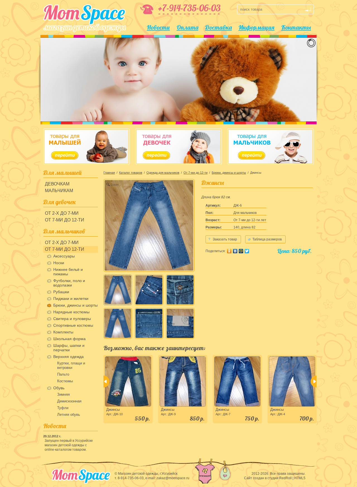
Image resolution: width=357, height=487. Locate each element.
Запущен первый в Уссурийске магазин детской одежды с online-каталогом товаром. (69, 445)
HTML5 (299, 478)
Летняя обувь (68, 414)
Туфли (62, 408)
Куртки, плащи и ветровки (71, 365)
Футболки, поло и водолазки (69, 282)
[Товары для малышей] (86, 146)
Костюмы (65, 381)
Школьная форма (69, 338)
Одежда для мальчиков (162, 172)
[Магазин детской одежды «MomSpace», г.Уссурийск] (84, 18)
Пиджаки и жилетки (70, 298)
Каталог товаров (130, 172)
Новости (158, 27)
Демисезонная (69, 401)
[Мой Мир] (241, 251)
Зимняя (63, 394)
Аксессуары (64, 256)
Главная (109, 172)
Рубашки (61, 292)
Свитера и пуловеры (72, 318)
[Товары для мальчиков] (270, 146)
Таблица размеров (267, 239)
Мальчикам (59, 190)
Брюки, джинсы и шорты (75, 305)
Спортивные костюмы (73, 325)
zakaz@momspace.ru (172, 478)
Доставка (218, 27)
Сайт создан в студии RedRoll (268, 478)
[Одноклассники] (229, 251)
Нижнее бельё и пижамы (68, 271)
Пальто (63, 374)
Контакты (296, 27)
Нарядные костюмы (71, 312)
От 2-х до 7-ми (62, 213)
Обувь (58, 388)
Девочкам (57, 184)
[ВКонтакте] (235, 251)
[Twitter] (247, 251)
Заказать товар (222, 239)
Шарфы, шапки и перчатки (69, 347)
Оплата (187, 27)
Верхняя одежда (68, 356)
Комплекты (63, 332)
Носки (58, 263)
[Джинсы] (117, 289)
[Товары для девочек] (178, 146)
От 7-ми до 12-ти (64, 220)
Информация (256, 27)
